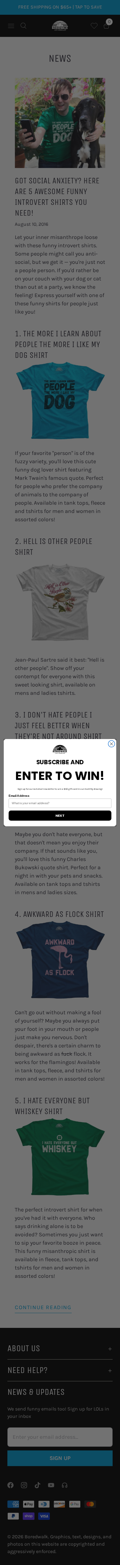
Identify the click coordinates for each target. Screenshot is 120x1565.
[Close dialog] (111, 743)
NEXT (59, 815)
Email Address (19, 795)
